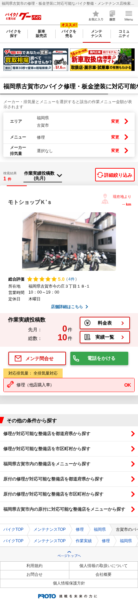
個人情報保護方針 (69, 583)
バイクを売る (69, 33)
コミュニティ (124, 33)
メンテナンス (96, 33)
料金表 (105, 323)
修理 (80, 529)
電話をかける (101, 358)
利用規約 (34, 565)
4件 (71, 279)
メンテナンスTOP (49, 529)
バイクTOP (13, 529)
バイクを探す (13, 33)
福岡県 (100, 529)
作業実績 (84, 540)
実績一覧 (104, 337)
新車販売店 (41, 33)
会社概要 (103, 574)
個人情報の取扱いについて (103, 565)
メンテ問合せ (39, 358)
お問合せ (34, 574)
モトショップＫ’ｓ (30, 202)
